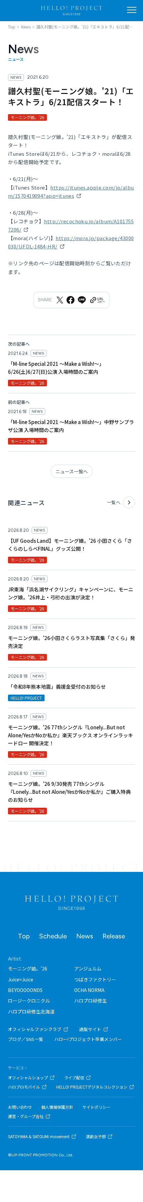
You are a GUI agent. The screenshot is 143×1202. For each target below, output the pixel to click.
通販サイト (90, 1029)
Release (113, 936)
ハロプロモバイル (24, 1087)
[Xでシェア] (60, 300)
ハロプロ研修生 (90, 1000)
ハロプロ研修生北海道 (31, 1011)
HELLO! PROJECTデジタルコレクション (91, 1087)
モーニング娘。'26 (27, 968)
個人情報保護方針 (57, 1107)
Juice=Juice (20, 979)
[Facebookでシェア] (70, 300)
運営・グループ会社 (26, 1116)
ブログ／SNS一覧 (26, 1039)
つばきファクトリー (95, 979)
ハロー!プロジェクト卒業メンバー (88, 1039)
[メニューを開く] (131, 10)
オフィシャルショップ (28, 1077)
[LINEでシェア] (82, 300)
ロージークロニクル (29, 1000)
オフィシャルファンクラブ (35, 1029)
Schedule (53, 936)
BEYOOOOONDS (25, 990)
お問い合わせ (20, 1107)
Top (24, 936)
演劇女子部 (96, 1136)
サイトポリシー (96, 1107)
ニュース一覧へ (72, 471)
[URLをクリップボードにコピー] (97, 300)
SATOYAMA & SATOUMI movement (39, 1136)
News (84, 936)
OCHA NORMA (89, 990)
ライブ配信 (74, 1077)
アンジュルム (87, 968)
